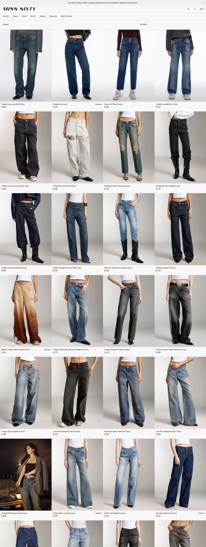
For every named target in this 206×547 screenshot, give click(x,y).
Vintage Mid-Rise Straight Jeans (168, 186)
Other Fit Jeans (66, 16)
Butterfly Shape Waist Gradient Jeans (15, 350)
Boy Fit (33, 16)
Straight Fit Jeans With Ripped (64, 186)
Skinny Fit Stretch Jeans (113, 104)
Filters (143, 24)
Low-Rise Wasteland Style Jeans (168, 432)
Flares (24, 16)
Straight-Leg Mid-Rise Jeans (167, 104)
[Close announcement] (203, 3)
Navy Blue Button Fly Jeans (166, 513)
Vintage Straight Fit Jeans (165, 268)
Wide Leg (53, 16)
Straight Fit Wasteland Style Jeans (14, 513)
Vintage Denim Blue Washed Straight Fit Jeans (71, 350)
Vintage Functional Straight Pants (14, 268)
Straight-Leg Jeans (60, 104)
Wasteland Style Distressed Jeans (117, 186)
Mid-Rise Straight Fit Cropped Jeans (118, 268)
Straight (43, 16)
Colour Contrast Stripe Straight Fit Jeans (171, 350)
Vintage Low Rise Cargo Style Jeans (15, 186)
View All (6, 16)
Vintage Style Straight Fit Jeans (13, 432)
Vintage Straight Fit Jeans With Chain (67, 268)
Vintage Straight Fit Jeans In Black (117, 350)
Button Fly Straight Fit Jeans (115, 513)
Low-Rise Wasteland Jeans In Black (66, 432)
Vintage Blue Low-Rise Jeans (64, 513)
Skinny (15, 16)
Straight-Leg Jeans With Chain (13, 104)
